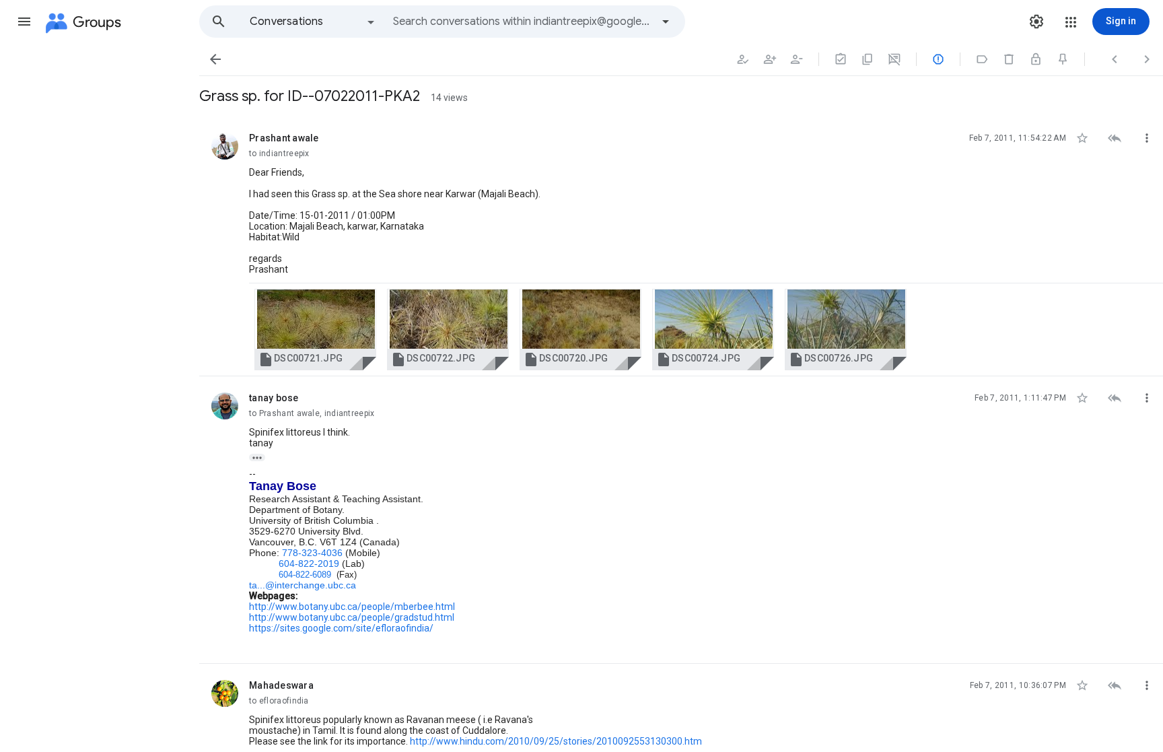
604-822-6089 (305, 575)
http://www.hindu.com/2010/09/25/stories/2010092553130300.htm (556, 741)
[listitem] (681, 246)
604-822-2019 (309, 563)
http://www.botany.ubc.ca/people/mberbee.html (352, 606)
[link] (315, 329)
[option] (313, 21)
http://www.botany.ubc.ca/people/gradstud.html (351, 617)
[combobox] (522, 21)
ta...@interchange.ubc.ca (302, 585)
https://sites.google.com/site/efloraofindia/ (341, 628)
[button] (24, 21)
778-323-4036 (312, 552)
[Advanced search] (665, 21)
